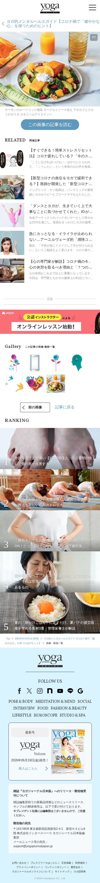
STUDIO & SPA (72, 715)
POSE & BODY (20, 701)
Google (80, 691)
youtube (60, 691)
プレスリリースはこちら (44, 862)
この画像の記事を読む (50, 124)
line (70, 691)
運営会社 (75, 867)
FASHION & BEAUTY (69, 708)
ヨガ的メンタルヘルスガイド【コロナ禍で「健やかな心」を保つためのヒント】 (53, 23)
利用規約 (80, 862)
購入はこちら (28, 768)
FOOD (42, 708)
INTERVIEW (24, 708)
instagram (39, 691)
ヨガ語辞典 (80, 871)
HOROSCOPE (45, 715)
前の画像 (35, 407)
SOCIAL (85, 701)
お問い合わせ (19, 862)
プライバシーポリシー (28, 867)
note (50, 691)
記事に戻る (65, 407)
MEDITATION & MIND (55, 701)
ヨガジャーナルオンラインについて (31, 871)
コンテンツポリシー (56, 867)
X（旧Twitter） (29, 691)
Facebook (18, 691)
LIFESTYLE (21, 715)
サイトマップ (62, 871)
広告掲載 (66, 862)
